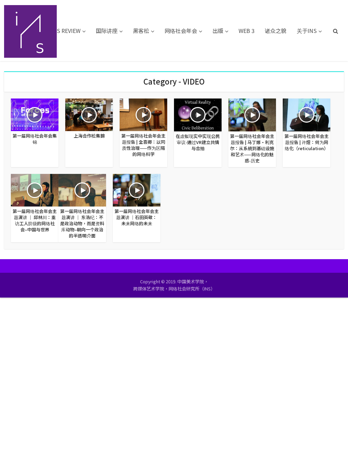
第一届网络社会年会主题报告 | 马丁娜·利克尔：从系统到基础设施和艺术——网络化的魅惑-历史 (252, 148)
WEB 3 (247, 30)
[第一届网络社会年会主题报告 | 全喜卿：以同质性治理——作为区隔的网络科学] (143, 114)
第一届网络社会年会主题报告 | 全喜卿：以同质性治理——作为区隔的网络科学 (143, 144)
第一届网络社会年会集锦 (35, 138)
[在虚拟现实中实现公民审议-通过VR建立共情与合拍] (198, 114)
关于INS (307, 30)
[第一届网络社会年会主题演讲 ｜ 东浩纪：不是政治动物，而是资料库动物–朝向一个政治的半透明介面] (82, 189)
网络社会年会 (180, 30)
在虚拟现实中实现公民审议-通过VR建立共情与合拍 (198, 142)
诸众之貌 (275, 30)
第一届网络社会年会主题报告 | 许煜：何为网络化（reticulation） (306, 142)
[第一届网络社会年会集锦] (34, 114)
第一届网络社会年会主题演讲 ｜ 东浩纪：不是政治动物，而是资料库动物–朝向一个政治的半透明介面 (82, 223)
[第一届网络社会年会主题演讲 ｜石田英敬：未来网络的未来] (136, 189)
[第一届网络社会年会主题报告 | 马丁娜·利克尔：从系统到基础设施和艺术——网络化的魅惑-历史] (252, 114)
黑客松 (141, 30)
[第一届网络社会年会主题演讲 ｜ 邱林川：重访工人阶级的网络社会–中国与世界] (34, 189)
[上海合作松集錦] (89, 114)
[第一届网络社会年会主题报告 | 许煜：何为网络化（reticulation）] (306, 114)
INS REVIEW (66, 30)
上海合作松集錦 (89, 135)
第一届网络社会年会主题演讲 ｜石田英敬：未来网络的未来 (137, 217)
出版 (217, 30)
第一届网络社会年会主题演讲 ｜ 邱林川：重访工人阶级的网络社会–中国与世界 (35, 220)
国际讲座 (107, 30)
